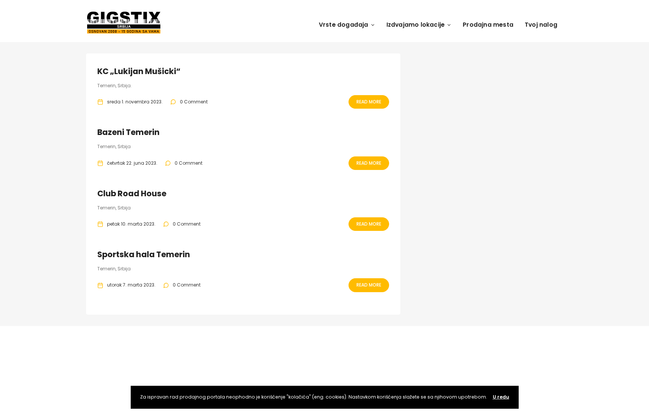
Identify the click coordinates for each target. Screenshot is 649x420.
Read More (368, 102)
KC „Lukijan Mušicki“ (138, 71)
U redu (501, 397)
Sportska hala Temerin (143, 254)
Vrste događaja (343, 25)
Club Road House (131, 193)
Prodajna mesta (488, 25)
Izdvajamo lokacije (415, 25)
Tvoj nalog (541, 25)
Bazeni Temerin (128, 132)
